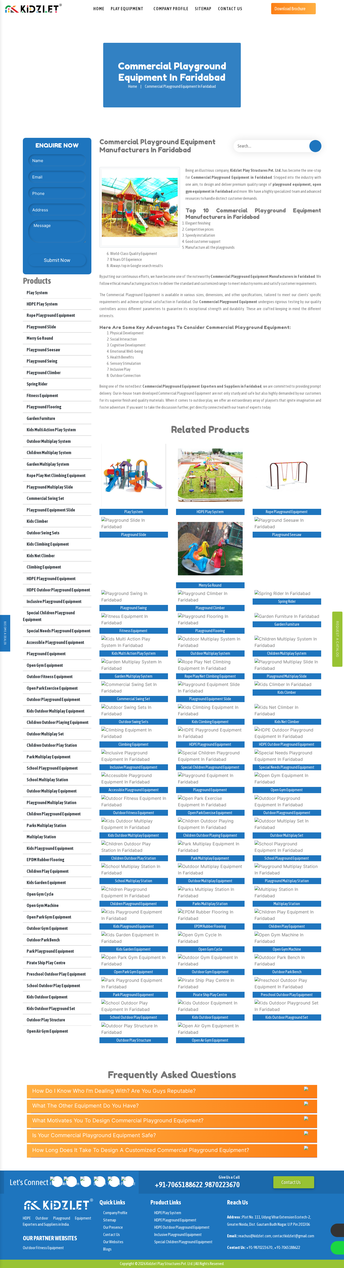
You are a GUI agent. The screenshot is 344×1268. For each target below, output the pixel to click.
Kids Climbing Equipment (47, 544)
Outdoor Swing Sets (42, 532)
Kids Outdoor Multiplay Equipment (55, 711)
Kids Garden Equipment (46, 882)
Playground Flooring (43, 406)
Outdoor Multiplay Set (45, 733)
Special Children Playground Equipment (210, 767)
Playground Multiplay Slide (49, 487)
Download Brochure (290, 8)
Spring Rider (36, 383)
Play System (37, 292)
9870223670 (222, 1184)
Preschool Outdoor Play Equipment (56, 974)
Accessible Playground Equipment (55, 642)
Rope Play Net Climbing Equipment (55, 475)
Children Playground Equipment (53, 813)
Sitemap (203, 8)
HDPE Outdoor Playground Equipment (58, 589)
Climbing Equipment (43, 567)
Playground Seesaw (43, 349)
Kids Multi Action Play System (51, 429)
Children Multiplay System (48, 452)
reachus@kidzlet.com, (255, 1236)
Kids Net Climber (40, 555)
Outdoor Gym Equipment (47, 928)
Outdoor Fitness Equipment (49, 676)
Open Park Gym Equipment (48, 917)
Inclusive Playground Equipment (53, 601)
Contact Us (230, 8)
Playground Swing (41, 361)
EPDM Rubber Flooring (45, 859)
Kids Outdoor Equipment (46, 996)
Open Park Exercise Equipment (52, 688)
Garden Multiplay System (47, 464)
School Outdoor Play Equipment (53, 985)
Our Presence (113, 1227)
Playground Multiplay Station (51, 802)
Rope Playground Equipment (50, 315)
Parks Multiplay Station (46, 825)
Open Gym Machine (42, 905)
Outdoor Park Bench (43, 939)
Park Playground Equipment (50, 951)
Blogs (107, 1249)
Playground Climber (43, 372)
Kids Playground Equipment (49, 848)
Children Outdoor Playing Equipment (57, 722)
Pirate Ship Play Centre (45, 962)
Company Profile (170, 8)
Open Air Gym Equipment (47, 1031)
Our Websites (113, 1241)
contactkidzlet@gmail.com (293, 1236)
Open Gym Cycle (39, 894)
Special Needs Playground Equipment (58, 630)
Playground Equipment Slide (50, 509)
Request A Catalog (337, 639)
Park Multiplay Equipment (48, 756)
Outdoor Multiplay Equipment (51, 791)
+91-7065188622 (179, 1184)
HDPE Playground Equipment (51, 578)
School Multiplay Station (47, 779)
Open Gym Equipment (44, 665)
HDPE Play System (42, 304)
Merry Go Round (39, 338)
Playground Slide (41, 326)
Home (98, 8)
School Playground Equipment (52, 768)
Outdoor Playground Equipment (53, 699)
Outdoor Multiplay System (48, 441)
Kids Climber (37, 521)
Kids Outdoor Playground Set (50, 1008)
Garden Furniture (40, 418)
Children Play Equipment (47, 871)
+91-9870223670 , (260, 1247)
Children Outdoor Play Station (51, 745)
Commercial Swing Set (45, 498)
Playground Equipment (46, 653)
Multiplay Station (41, 836)
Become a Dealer (5, 633)
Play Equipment (127, 8)
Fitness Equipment (42, 395)
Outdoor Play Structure (45, 1019)
